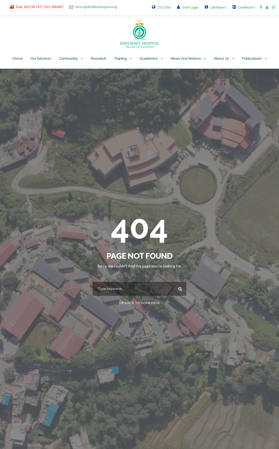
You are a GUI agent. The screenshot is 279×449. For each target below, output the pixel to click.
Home (17, 58)
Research (98, 58)
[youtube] (267, 7)
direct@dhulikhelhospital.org (96, 7)
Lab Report (218, 7)
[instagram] (273, 7)
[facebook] (261, 7)
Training (120, 58)
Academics (149, 58)
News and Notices (186, 58)
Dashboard (246, 7)
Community (68, 58)
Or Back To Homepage (139, 303)
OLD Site (164, 7)
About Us (221, 58)
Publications (252, 58)
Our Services (41, 58)
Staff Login (190, 7)
